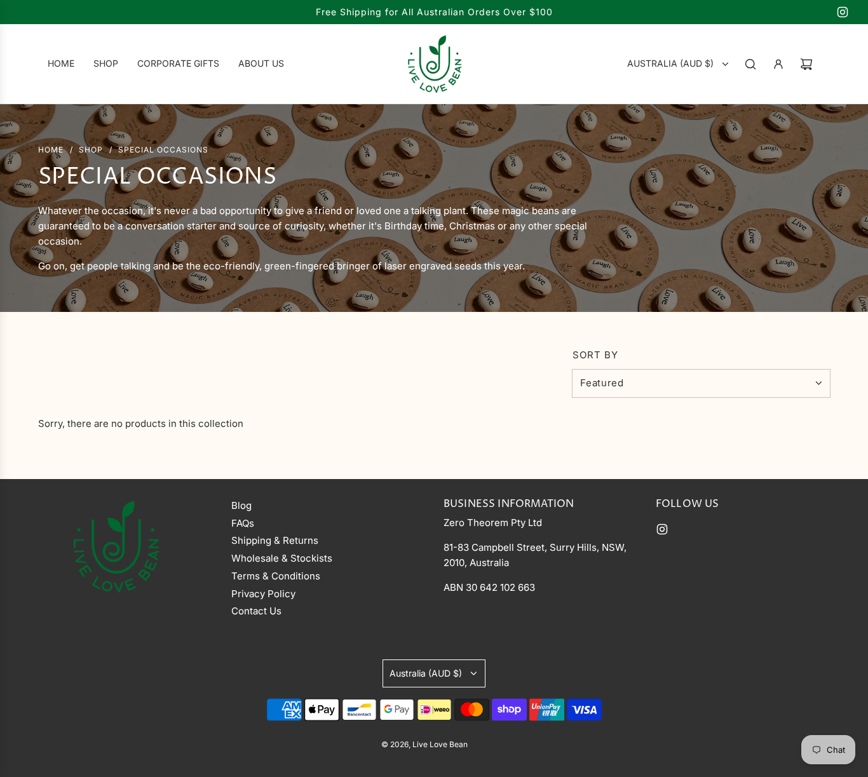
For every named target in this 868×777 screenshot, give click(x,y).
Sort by (595, 355)
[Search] (750, 64)
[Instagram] (843, 12)
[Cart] (806, 64)
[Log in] (778, 64)
